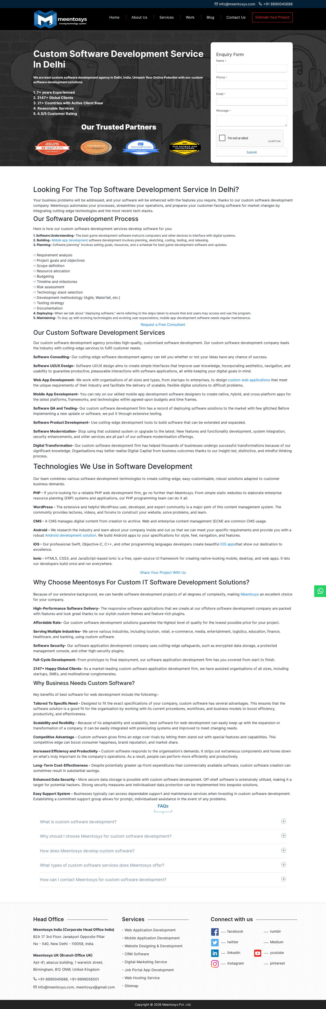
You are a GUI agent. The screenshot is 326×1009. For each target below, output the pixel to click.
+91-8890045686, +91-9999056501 (68, 979)
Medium (276, 942)
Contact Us (235, 17)
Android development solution (70, 535)
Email (220, 94)
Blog (210, 17)
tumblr (275, 931)
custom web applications (249, 380)
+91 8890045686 (277, 4)
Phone (221, 77)
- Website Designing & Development (152, 946)
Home (114, 17)
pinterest (277, 963)
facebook (235, 931)
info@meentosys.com (236, 4)
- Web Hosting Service (141, 978)
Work (190, 17)
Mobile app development (70, 240)
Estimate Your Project (272, 17)
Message (223, 110)
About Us (139, 17)
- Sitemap (130, 986)
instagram (235, 963)
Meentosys (250, 594)
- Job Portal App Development (148, 970)
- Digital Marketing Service (144, 962)
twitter (232, 942)
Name (221, 60)
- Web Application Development (149, 930)
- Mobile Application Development (151, 938)
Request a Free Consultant (163, 324)
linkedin (233, 952)
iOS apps (228, 544)
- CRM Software (135, 954)
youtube (277, 952)
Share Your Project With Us (163, 572)
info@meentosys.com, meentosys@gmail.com (76, 987)
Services (166, 17)
